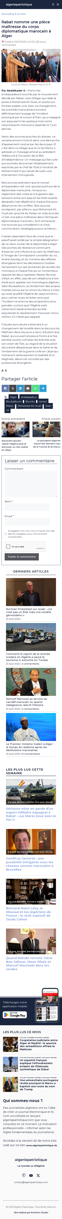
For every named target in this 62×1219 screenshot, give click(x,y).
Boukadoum (13, 401)
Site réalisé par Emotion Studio (31, 1212)
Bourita (30, 401)
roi (7, 410)
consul (43, 401)
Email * (9, 516)
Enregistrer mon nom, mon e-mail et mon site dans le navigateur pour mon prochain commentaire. (31, 534)
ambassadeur (29, 397)
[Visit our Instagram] (31, 1175)
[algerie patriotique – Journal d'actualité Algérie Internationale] (19, 4)
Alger (13, 397)
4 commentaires (30, 709)
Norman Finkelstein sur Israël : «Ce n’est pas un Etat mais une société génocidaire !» (29, 612)
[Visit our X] (38, 1175)
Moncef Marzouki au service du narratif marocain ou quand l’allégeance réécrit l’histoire (26, 702)
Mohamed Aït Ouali (29, 405)
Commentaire (14, 468)
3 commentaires (30, 663)
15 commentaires (31, 754)
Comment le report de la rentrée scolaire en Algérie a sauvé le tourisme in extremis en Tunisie (28, 657)
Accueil (7, 13)
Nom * (9, 501)
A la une (20, 13)
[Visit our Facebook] (23, 1175)
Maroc (10, 405)
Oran (48, 405)
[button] (53, 4)
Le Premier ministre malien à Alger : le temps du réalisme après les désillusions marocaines (30, 747)
